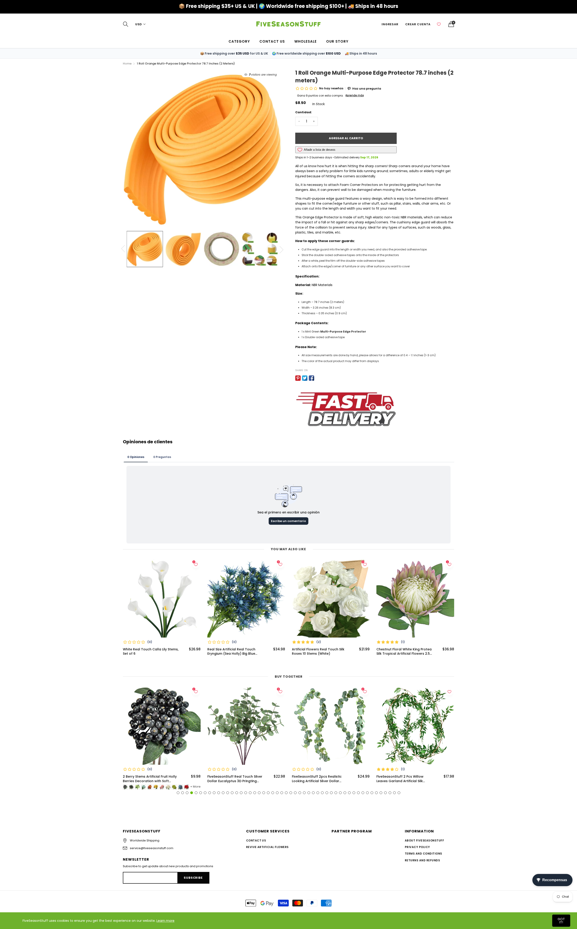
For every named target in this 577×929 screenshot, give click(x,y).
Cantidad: (303, 112)
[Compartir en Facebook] (311, 378)
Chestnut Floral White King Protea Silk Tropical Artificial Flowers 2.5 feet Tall (404, 651)
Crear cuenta (418, 24)
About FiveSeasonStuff (424, 840)
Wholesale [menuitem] (305, 41)
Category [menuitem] (239, 41)
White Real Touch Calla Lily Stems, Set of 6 (151, 651)
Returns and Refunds (422, 860)
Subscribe (193, 878)
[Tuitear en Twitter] (304, 378)
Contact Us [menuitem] (272, 41)
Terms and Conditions (423, 853)
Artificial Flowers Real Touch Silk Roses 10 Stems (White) (318, 651)
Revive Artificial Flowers (267, 847)
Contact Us (256, 840)
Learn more (165, 920)
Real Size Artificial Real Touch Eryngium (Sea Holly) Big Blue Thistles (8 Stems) (231, 651)
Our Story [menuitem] (337, 41)
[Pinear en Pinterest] (298, 378)
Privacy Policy (417, 847)
